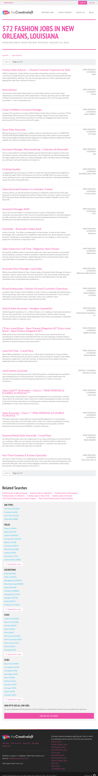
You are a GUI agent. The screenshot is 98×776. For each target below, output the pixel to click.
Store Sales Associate (14, 129)
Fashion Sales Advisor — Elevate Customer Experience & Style (36, 69)
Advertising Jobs (57, 755)
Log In (92, 2)
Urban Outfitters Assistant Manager (22, 109)
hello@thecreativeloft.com (19, 758)
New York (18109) (11, 664)
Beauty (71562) (10, 542)
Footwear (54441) (11, 546)
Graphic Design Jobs (59, 744)
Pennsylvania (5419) (12, 636)
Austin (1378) (9, 691)
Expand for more (14, 564)
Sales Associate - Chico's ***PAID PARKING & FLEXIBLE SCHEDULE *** (33, 414)
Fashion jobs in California (13, 495)
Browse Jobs (48, 12)
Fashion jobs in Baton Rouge (14, 493)
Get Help (35, 743)
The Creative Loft (17, 13)
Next (7, 62)
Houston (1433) (10, 684)
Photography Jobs (58, 747)
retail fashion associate (14, 370)
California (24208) (11, 618)
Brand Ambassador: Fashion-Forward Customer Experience (35, 288)
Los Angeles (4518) (11, 667)
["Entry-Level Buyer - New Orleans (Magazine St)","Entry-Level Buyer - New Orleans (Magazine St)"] (36, 329)
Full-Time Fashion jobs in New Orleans (19, 498)
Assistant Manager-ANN (15, 209)
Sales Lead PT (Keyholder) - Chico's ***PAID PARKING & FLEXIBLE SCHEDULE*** (33, 391)
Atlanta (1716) (10, 681)
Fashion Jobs (56, 742)
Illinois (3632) (9, 646)
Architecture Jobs (58, 769)
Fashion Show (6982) (12, 560)
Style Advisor (9, 89)
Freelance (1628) (10, 512)
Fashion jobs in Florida (62, 495)
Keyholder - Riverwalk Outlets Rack (21, 228)
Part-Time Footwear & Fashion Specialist (24, 455)
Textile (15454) (10, 553)
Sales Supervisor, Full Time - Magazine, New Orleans (30, 248)
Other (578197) (10, 577)
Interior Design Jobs (59, 760)
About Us (80, 12)
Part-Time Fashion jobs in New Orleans (56, 498)
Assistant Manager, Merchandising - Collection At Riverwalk (35, 149)
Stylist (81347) (10, 601)
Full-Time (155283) (11, 509)
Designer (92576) (11, 598)
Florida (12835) (10, 625)
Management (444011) (13, 580)
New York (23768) (11, 622)
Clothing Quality (11, 169)
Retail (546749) (10, 532)
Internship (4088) (11, 519)
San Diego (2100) (11, 674)
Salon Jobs (55, 766)
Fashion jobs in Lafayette (41, 493)
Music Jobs (55, 752)
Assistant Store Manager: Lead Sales (22, 268)
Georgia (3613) (10, 650)
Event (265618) (10, 587)
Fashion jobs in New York (38, 495)
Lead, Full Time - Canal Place (17, 350)
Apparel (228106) (11, 535)
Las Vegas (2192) (10, 671)
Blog (91, 12)
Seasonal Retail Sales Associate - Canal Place (26, 435)
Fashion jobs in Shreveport (66, 493)
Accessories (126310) (12, 539)
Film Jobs (54, 763)
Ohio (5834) (9, 632)
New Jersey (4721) (11, 643)
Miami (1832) (9, 677)
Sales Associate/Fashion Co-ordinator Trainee (27, 189)
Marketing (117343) (12, 594)
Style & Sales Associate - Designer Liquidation (27, 308)
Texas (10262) (9, 629)
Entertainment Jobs (58, 758)
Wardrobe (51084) (11, 549)
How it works (65, 12)
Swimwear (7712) (11, 556)
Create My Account (49, 715)
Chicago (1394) (10, 688)
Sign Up (82, 2)
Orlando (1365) (10, 695)
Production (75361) (12, 605)
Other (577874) (10, 528)
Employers (8, 2)
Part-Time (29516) (11, 515)
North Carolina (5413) (13, 639)
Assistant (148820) (11, 591)
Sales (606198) (10, 573)
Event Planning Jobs (59, 750)
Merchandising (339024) (14, 584)
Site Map (5, 743)
